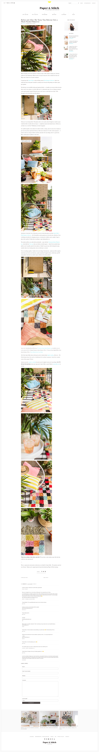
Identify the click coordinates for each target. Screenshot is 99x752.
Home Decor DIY (35, 16)
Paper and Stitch (49, 8)
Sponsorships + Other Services (42, 736)
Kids (73, 14)
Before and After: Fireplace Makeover (49, 727)
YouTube (54, 739)
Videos (51, 736)
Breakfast (54, 18)
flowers (64, 14)
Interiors (44, 14)
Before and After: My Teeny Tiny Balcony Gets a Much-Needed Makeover (39, 21)
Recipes (54, 14)
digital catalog (51, 355)
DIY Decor (25, 14)
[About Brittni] (71, 26)
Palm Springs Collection (49, 80)
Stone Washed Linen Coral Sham (37, 352)
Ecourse (32, 736)
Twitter (50, 739)
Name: (23, 666)
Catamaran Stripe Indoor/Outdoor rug (45, 348)
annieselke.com (56, 364)
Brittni (23, 23)
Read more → (71, 38)
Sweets (54, 16)
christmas (25, 18)
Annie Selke (30, 80)
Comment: (24, 680)
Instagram (44, 739)
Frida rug (31, 244)
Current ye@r (25, 698)
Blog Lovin (52, 739)
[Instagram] (4, 3)
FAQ (55, 736)
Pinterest (46, 739)
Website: (23, 675)
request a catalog (32, 362)
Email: (26, 671)
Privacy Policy (61, 736)
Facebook (48, 739)
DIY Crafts (35, 14)
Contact (67, 736)
